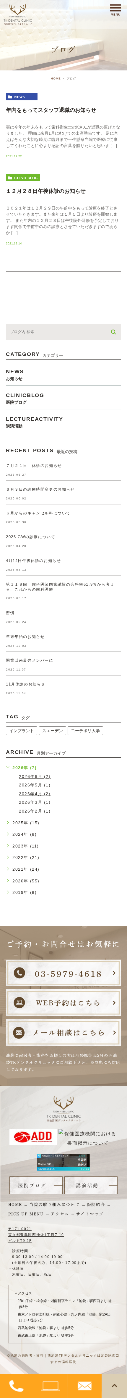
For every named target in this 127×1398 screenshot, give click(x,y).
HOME (56, 78)
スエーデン (52, 730)
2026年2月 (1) (35, 811)
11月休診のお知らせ (25, 684)
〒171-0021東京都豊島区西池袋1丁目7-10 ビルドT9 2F (36, 1235)
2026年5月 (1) (35, 785)
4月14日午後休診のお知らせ (33, 560)
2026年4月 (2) (35, 793)
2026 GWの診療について (30, 537)
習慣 (10, 613)
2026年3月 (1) (35, 802)
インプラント (21, 730)
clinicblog (26, 178)
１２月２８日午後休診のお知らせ (46, 191)
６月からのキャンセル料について (38, 513)
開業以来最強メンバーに (29, 660)
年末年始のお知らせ (25, 636)
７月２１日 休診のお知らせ (34, 465)
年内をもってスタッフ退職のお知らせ (51, 110)
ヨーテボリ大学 (85, 730)
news (19, 97)
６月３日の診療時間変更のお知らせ (40, 489)
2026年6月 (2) (35, 776)
